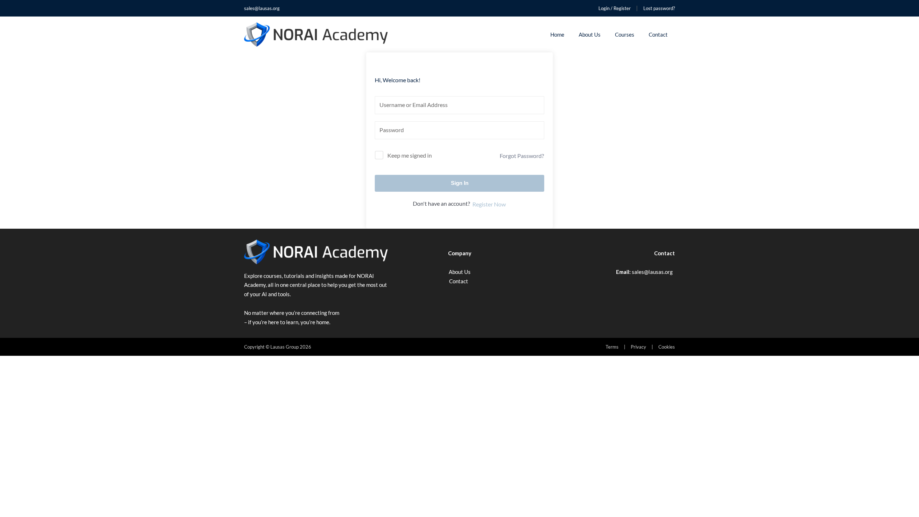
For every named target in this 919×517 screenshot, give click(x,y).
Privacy (638, 347)
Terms (612, 347)
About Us (590, 34)
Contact (658, 34)
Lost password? (659, 8)
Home (557, 34)
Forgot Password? (522, 155)
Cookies (666, 347)
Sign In (459, 183)
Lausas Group (284, 347)
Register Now (489, 204)
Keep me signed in (409, 155)
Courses (624, 34)
